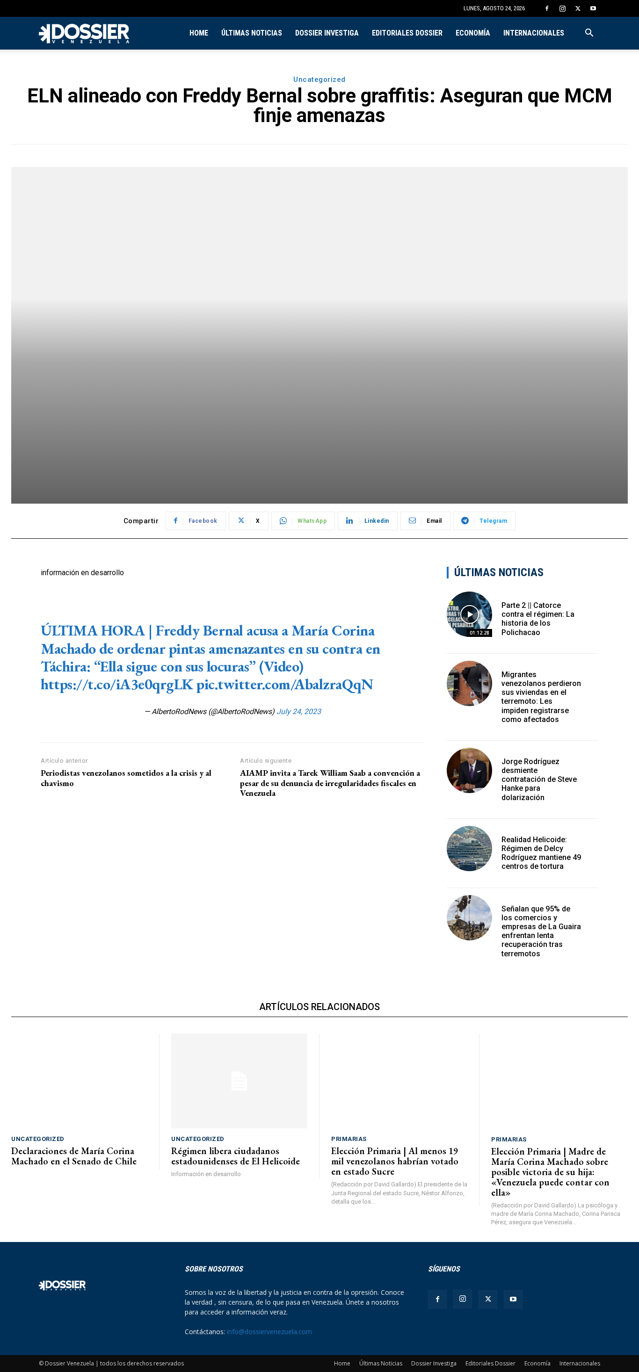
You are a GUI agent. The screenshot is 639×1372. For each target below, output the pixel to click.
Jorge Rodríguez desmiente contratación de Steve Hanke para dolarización (539, 779)
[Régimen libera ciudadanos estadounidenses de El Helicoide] (239, 1081)
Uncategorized (319, 79)
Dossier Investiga (327, 33)
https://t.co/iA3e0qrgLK (117, 684)
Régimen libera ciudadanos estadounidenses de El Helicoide (235, 1156)
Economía (473, 33)
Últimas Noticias (251, 33)
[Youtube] (593, 8)
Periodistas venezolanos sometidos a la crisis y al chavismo (126, 778)
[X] (578, 8)
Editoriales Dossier (407, 33)
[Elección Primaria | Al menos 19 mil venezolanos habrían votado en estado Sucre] (399, 1081)
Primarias (349, 1139)
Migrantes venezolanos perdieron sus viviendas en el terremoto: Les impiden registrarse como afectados (541, 697)
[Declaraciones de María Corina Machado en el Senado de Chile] (79, 1081)
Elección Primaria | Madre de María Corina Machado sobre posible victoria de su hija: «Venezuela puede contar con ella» (550, 1172)
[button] (589, 33)
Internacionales (533, 33)
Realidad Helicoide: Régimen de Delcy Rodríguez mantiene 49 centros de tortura (541, 853)
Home (198, 33)
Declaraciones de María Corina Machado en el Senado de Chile (74, 1156)
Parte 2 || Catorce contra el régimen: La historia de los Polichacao (537, 619)
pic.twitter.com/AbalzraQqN (284, 684)
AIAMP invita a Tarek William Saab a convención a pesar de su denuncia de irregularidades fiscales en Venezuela (330, 783)
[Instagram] (562, 8)
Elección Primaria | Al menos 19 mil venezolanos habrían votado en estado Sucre (394, 1161)
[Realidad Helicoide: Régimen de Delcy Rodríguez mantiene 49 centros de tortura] (469, 848)
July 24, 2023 (298, 711)
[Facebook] (547, 8)
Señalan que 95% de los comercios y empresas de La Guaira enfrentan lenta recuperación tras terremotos (541, 931)
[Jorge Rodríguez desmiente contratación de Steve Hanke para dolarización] (469, 770)
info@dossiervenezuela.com (269, 1331)
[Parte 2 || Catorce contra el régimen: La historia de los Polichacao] (469, 614)
